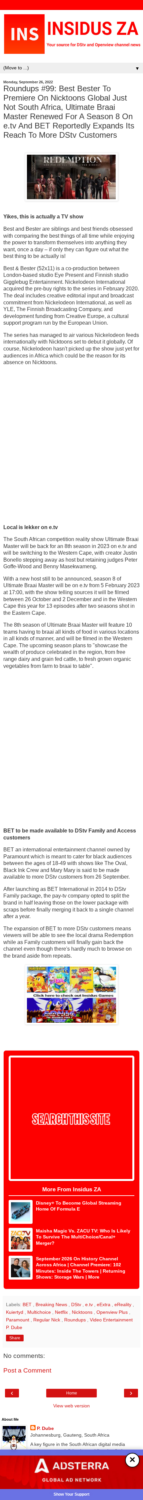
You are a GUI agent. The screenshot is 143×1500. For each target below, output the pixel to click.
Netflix (62, 1312)
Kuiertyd (15, 1312)
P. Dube (45, 1428)
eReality (123, 1304)
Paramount (18, 1319)
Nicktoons (83, 1312)
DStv (76, 1304)
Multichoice (39, 1312)
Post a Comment (27, 1370)
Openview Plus (112, 1312)
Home (71, 1393)
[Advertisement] (71, 445)
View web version (71, 1405)
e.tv (89, 1304)
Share (14, 1338)
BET (28, 1304)
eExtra (104, 1304)
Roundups (75, 1319)
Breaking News (52, 1304)
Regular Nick (47, 1319)
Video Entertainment (111, 1319)
